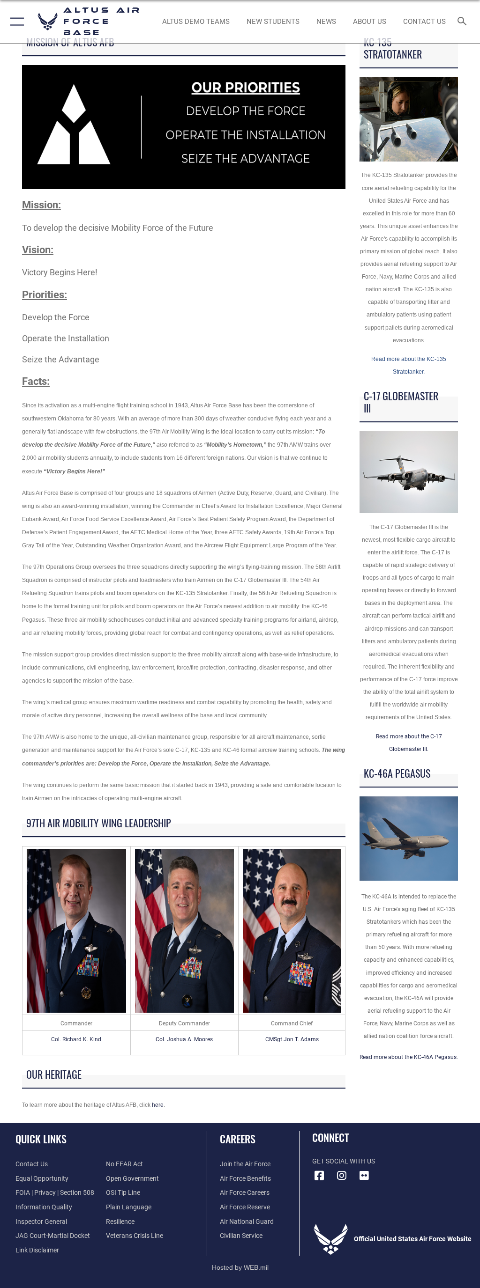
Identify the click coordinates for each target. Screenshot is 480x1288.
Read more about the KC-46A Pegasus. (409, 1057)
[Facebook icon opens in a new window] (319, 1176)
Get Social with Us (343, 1161)
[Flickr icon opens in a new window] (364, 1176)
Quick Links (41, 1138)
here (158, 1105)
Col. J (163, 1039)
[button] (15, 21)
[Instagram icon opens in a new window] (342, 1176)
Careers (237, 1138)
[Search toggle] (464, 21)
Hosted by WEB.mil (240, 1267)
